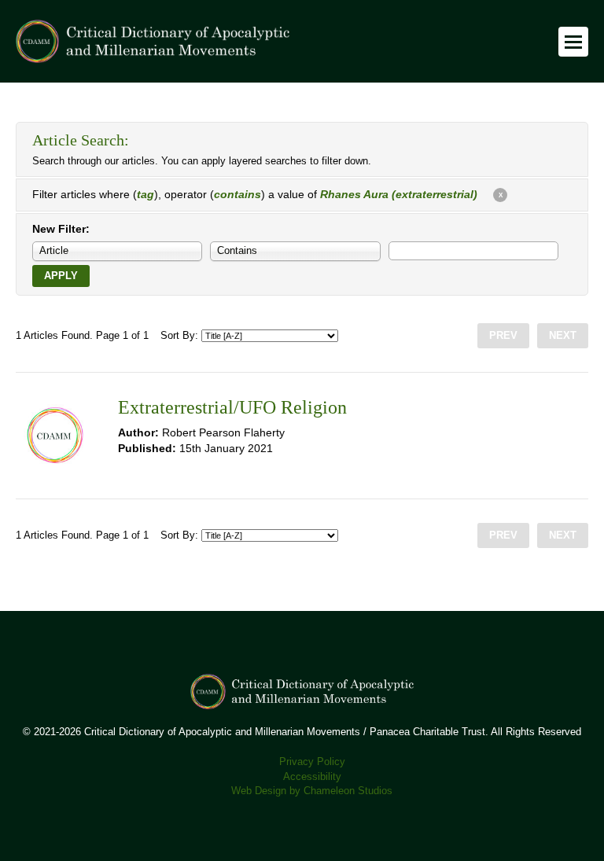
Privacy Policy (312, 761)
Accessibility (312, 776)
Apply (61, 275)
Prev (503, 335)
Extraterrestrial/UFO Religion (232, 407)
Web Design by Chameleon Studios (311, 791)
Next (562, 335)
